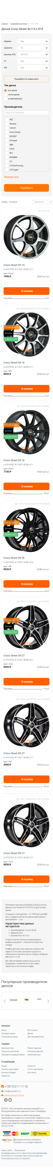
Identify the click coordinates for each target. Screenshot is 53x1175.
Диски (30, 1033)
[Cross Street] (26, 999)
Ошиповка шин (34, 1055)
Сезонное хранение (10, 1051)
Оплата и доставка (9, 1069)
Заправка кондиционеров (13, 1055)
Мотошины (32, 1030)
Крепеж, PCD (10, 54)
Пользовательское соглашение (15, 1158)
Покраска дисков (35, 1051)
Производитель (13, 106)
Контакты (31, 1072)
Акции (4, 1066)
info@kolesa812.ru (12, 1091)
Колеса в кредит (8, 1072)
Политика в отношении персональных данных (22, 1156)
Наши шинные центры (14, 1095)
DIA (5, 68)
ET (5, 61)
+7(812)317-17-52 (16, 1086)
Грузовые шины (8, 1033)
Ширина (7, 41)
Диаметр (8, 48)
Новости (31, 1066)
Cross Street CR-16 (14, 362)
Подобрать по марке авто (26, 79)
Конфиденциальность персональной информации (24, 1153)
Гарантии (5, 1076)
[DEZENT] (39, 999)
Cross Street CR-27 (14, 655)
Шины (4, 1030)
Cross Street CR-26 (14, 557)
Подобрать (26, 187)
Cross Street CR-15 (14, 265)
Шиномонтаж (7, 1048)
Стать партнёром (35, 1069)
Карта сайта (6, 1150)
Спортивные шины (9, 1037)
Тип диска (10, 85)
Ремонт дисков (34, 1048)
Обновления (19, 1150)
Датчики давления (35, 1037)
